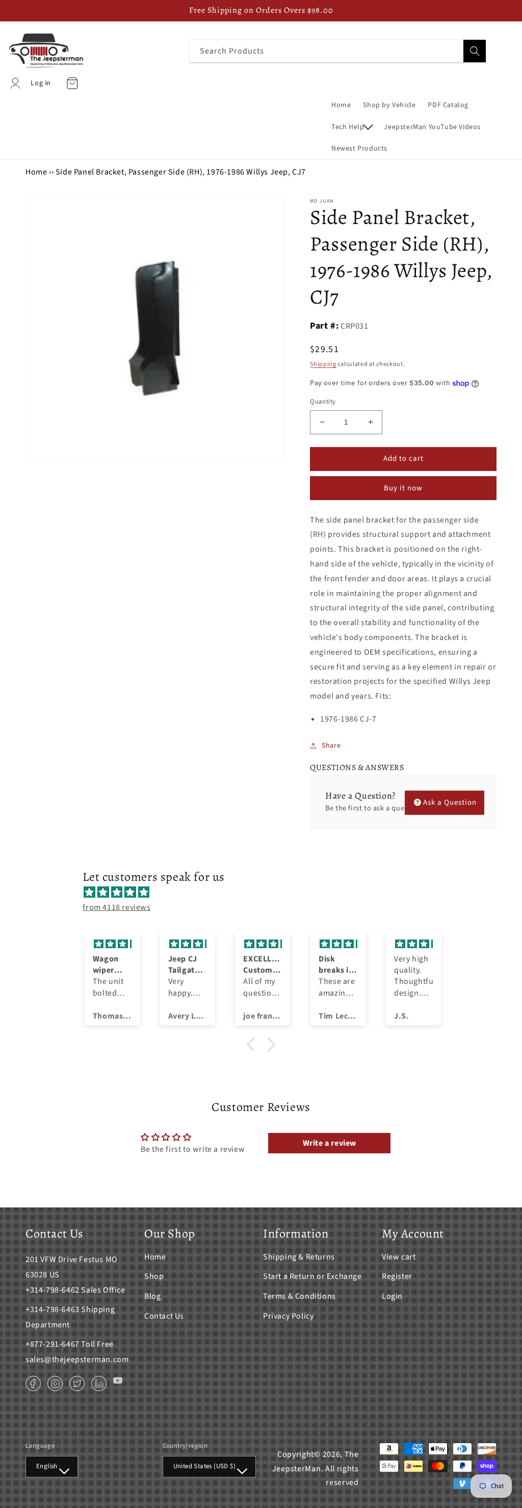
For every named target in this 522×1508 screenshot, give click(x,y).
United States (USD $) (204, 1466)
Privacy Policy (288, 1316)
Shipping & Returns (299, 1257)
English (47, 1466)
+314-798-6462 (52, 1290)
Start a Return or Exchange (312, 1276)
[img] (266, 892)
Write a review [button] (329, 1143)
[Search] (474, 51)
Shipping (323, 364)
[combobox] (337, 50)
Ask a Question (450, 802)
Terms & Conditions (299, 1296)
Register (397, 1276)
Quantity (322, 401)
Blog (152, 1296)
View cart (398, 1257)
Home (36, 172)
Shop (154, 1276)
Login (392, 1296)
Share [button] (331, 745)
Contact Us (164, 1316)
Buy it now (403, 488)
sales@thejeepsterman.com (76, 1359)
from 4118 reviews (116, 907)
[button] (351, 127)
